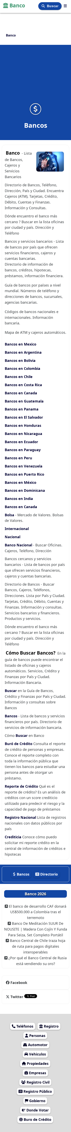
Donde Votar (37, 1110)
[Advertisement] (35, 76)
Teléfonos (24, 1026)
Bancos (11, 716)
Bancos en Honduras (23, 425)
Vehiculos (37, 1054)
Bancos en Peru (18, 458)
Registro (51, 1026)
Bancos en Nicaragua (23, 433)
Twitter (16, 996)
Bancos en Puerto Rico (24, 474)
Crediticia (13, 837)
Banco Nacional (19, 545)
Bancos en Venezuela (23, 466)
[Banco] (65, 5)
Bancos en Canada (21, 393)
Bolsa (9, 514)
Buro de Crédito (37, 1119)
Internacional (17, 528)
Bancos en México (20, 482)
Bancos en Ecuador (21, 441)
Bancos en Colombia (22, 368)
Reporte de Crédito (22, 786)
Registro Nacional (21, 817)
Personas (36, 1035)
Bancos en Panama (21, 409)
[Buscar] (44, 6)
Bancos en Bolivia (20, 360)
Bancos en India (19, 498)
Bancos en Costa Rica (23, 384)
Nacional (12, 536)
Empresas (37, 1072)
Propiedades (37, 1063)
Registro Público (37, 1091)
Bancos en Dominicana (25, 490)
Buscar (53, 6)
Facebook (18, 982)
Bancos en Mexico (20, 344)
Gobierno (36, 1100)
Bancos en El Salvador (24, 417)
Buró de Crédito (19, 743)
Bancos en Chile (19, 376)
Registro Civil (38, 1082)
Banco (17, 5)
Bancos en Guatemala (24, 401)
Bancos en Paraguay (23, 449)
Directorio (48, 874)
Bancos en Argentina (23, 352)
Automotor (37, 1044)
